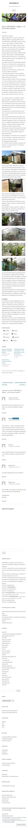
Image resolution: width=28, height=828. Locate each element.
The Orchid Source (6, 802)
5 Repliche (4, 32)
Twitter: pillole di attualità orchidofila (11, 634)
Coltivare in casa (5, 639)
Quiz (3, 673)
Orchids (21, 370)
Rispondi (4, 412)
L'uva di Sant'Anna (12, 589)
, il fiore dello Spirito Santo (17, 577)
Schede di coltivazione (7, 622)
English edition (5, 643)
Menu (14, 10)
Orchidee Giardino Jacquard (8, 785)
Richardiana (4, 774)
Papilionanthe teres (6, 619)
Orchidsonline (5, 800)
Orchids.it (14, 3)
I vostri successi (5, 651)
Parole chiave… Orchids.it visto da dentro (6, 361)
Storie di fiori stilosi (6, 740)
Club (3, 637)
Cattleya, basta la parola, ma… (16, 562)
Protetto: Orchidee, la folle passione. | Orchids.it (13, 573)
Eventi (3, 647)
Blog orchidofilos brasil (7, 795)
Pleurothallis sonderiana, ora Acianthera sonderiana (14, 617)
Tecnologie (4, 681)
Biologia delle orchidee (7, 636)
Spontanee (4, 679)
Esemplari (4, 645)
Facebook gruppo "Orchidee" (8, 763)
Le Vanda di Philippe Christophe (9, 736)
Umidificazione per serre (7, 815)
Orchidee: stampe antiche (8, 667)
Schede (3, 675)
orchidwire (4, 752)
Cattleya (4, 620)
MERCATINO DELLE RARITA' (8, 656)
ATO (3, 727)
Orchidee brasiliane (6, 666)
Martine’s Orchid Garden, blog (9, 797)
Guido (10, 372)
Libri (3, 654)
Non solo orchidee (6, 662)
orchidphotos (5, 750)
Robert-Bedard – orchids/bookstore (10, 776)
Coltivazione (5, 641)
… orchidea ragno (18, 579)
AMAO (3, 725)
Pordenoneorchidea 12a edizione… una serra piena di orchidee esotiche (19, 351)
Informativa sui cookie (9, 821)
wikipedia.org (5, 753)
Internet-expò (5, 652)
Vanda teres (4, 615)
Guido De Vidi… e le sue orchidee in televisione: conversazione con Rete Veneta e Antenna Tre (14, 570)
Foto (3, 649)
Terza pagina (5, 682)
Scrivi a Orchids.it (6, 677)
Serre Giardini (5, 814)
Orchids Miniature (6, 765)
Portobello (5, 660)
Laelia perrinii (11, 585)
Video (3, 684)
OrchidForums (5, 799)
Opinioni (4, 664)
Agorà (3, 632)
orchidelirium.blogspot (7, 738)
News (3, 658)
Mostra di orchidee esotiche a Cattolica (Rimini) (7, 350)
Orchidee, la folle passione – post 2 (10, 575)
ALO (3, 723)
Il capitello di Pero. (10, 600)
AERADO (4, 721)
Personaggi (4, 671)
